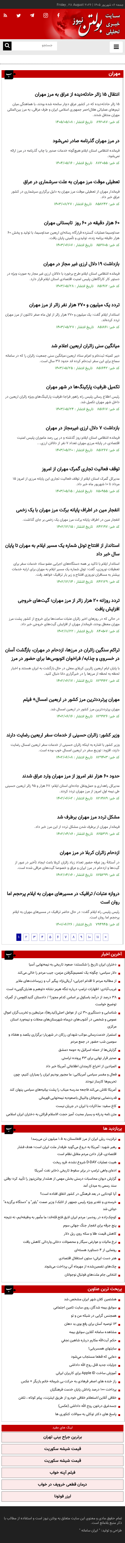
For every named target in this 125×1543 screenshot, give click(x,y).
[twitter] (18, 16)
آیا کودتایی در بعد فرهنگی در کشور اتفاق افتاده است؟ (78, 1194)
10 (89, 937)
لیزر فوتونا (62, 1496)
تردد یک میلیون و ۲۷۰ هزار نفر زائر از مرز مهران (74, 305)
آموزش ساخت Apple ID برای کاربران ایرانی (86, 1373)
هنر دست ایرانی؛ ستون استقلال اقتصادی (88, 1258)
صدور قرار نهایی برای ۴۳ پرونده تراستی (89, 1058)
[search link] (7, 46)
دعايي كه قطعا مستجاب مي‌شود (94, 1357)
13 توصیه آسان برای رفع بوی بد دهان (90, 1324)
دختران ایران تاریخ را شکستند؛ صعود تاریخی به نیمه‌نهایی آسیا (73, 964)
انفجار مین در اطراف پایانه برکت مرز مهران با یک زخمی (68, 510)
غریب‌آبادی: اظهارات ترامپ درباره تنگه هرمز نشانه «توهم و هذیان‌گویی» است (61, 989)
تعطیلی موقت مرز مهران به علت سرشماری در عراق (71, 182)
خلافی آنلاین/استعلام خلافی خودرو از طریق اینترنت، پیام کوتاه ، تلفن (68, 1398)
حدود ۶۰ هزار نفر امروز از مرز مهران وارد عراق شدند (71, 776)
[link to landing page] (94, 24)
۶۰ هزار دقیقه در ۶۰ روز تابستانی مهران (82, 223)
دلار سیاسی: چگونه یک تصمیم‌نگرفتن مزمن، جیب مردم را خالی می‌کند (67, 973)
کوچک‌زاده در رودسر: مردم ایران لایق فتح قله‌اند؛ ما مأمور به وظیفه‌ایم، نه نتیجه (60, 1217)
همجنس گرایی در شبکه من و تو (94, 1315)
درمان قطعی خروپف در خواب (62, 1484)
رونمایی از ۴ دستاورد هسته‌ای (95, 1250)
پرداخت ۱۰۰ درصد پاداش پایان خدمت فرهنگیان (83, 1389)
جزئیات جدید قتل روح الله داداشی (93, 1365)
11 (97, 937)
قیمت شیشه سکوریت (62, 1449)
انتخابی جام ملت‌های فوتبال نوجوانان (91, 1274)
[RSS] (5, 16)
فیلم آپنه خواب (62, 1472)
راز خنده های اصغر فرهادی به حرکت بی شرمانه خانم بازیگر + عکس (69, 1381)
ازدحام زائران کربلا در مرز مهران (90, 853)
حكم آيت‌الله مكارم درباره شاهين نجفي (89, 1340)
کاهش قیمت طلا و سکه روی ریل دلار (90, 1233)
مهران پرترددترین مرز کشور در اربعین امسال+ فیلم (71, 700)
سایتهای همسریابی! (102, 1348)
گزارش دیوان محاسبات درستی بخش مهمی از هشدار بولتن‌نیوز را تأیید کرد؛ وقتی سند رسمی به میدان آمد (60, 1182)
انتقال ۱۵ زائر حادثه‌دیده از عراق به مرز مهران (77, 94)
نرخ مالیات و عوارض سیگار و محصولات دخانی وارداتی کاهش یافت (70, 1242)
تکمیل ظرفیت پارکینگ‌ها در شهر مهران (83, 387)
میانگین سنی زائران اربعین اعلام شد (85, 346)
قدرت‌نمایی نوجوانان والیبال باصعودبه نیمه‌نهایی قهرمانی (78, 1098)
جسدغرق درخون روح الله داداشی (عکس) (87, 1406)
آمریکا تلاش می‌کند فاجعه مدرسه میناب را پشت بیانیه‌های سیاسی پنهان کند (63, 1089)
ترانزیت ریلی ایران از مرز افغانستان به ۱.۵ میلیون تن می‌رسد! (74, 1139)
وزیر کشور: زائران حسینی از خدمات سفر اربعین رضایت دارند (63, 735)
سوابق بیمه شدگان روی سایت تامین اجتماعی (85, 1307)
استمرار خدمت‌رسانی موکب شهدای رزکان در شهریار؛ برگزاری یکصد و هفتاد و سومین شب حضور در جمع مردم (62, 1038)
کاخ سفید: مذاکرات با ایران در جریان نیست (86, 1106)
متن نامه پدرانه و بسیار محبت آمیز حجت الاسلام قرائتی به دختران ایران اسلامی (61, 1114)
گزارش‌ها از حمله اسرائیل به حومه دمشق (88, 1050)
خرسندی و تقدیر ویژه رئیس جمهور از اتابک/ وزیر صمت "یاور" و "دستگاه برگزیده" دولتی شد (60, 1205)
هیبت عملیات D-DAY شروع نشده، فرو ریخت (85, 1162)
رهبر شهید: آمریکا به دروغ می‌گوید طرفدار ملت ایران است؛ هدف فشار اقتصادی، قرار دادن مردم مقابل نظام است (67, 1150)
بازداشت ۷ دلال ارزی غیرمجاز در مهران (83, 428)
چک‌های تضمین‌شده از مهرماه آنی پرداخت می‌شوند (80, 1266)
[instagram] (45, 15)
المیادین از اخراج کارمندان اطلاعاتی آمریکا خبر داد (81, 1066)
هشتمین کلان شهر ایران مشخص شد (90, 1299)
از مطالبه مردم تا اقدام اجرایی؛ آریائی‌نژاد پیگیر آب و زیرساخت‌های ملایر (66, 981)
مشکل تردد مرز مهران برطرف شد (88, 817)
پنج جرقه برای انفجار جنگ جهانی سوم (90, 1225)
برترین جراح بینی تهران (62, 1437)
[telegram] (32, 15)
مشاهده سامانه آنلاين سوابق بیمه (93, 1332)
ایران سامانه (89, 1530)
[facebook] (58, 16)
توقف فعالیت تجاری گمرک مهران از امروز (81, 469)
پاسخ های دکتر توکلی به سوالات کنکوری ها (86, 1414)
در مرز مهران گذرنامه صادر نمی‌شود (86, 141)
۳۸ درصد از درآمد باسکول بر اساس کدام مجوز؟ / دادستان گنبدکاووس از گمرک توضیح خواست (61, 1001)
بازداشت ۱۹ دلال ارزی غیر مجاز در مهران (81, 264)
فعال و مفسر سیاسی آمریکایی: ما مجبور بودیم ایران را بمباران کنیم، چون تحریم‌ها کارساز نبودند (65, 1078)
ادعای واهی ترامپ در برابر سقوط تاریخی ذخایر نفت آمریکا (76, 1170)
